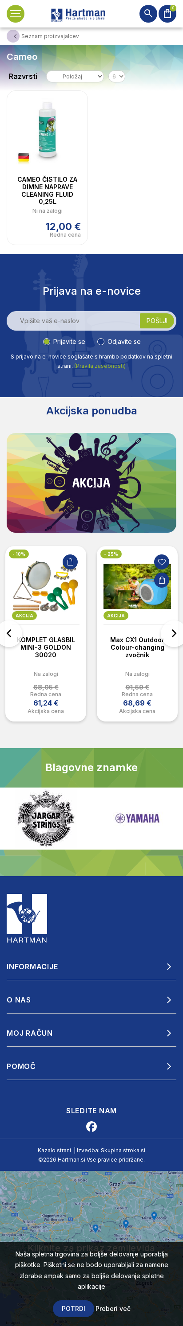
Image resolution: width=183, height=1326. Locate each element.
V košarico (70, 561)
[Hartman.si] (27, 917)
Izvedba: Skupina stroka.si (111, 1150)
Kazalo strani (54, 1150)
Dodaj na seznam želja (161, 561)
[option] (46, 634)
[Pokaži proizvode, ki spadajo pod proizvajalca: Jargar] (46, 818)
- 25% (111, 554)
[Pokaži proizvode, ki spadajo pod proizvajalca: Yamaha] (137, 818)
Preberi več (113, 1308)
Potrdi (73, 1308)
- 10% (18, 554)
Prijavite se (69, 341)
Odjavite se (124, 341)
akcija (24, 615)
